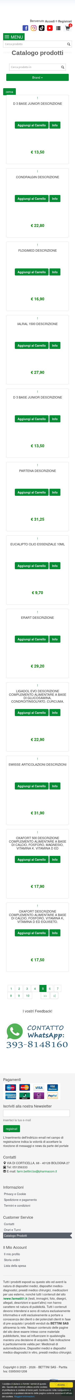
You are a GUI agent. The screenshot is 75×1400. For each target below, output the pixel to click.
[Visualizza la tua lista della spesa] (58, 28)
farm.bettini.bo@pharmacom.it (37, 1171)
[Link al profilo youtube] (50, 28)
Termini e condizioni (17, 1205)
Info (55, 125)
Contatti (9, 1224)
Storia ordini (12, 1260)
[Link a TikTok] (41, 28)
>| (54, 995)
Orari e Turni (12, 1230)
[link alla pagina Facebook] (25, 28)
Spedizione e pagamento (20, 1200)
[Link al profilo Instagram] (33, 28)
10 (27, 995)
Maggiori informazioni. (24, 1396)
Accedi (50, 21)
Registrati (65, 21)
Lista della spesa (15, 1266)
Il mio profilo (12, 1254)
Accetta (61, 1384)
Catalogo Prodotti (15, 1235)
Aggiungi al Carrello (32, 125)
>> (45, 995)
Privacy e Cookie (15, 1194)
